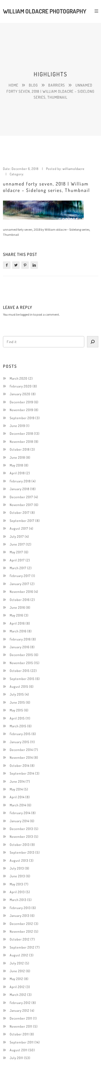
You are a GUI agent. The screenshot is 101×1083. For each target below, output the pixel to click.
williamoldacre (73, 168)
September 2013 (22, 852)
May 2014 (16, 789)
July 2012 (17, 963)
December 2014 (21, 749)
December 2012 (21, 923)
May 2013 (16, 884)
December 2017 (21, 497)
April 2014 (17, 797)
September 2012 (22, 947)
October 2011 (19, 1034)
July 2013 (17, 868)
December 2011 (21, 1018)
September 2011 (22, 1042)
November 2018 (21, 441)
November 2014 (21, 757)
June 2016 (17, 607)
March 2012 (18, 994)
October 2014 (19, 765)
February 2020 (21, 386)
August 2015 (19, 686)
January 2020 (20, 394)
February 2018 (20, 481)
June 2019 (17, 425)
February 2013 (20, 908)
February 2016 (20, 639)
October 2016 (20, 599)
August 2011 (18, 1050)
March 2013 (18, 899)
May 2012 (16, 979)
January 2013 (19, 915)
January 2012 (19, 1010)
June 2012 (17, 971)
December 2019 (21, 402)
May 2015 (16, 710)
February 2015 (20, 734)
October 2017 (20, 512)
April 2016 (17, 623)
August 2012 (19, 955)
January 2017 (19, 584)
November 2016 (21, 591)
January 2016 (19, 647)
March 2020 (18, 378)
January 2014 (19, 821)
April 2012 (17, 987)
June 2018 (17, 457)
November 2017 (21, 505)
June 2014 (17, 781)
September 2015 (22, 678)
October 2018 (20, 449)
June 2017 (17, 544)
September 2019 (22, 418)
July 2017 (17, 536)
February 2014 (20, 813)
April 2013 (17, 892)
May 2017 (16, 552)
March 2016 (18, 631)
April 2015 (17, 718)
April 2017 (17, 560)
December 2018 (21, 433)
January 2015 (19, 742)
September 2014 (22, 773)
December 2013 (21, 828)
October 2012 (20, 939)
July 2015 (17, 694)
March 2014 (18, 805)
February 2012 (20, 1002)
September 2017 (22, 520)
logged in (26, 314)
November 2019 (21, 410)
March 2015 (18, 726)
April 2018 (17, 473)
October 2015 (20, 670)
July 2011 (16, 1058)
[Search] (92, 341)
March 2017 (18, 568)
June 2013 (17, 876)
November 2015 (21, 663)
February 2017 (20, 575)
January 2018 (19, 489)
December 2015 (21, 655)
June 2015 (17, 702)
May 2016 (16, 615)
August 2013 (19, 860)
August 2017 (19, 528)
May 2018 (16, 465)
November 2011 (21, 1026)
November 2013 (21, 836)
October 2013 (20, 844)
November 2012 (21, 931)
